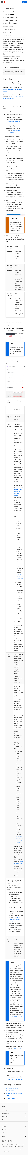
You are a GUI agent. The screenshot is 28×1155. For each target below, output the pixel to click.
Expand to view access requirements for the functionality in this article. (13, 72)
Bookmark (7, 29)
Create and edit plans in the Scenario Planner (15, 919)
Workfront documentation (12, 1098)
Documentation (7, 11)
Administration (10, 32)
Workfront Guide (9, 14)
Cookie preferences (18, 1146)
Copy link (13, 29)
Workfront (15, 11)
